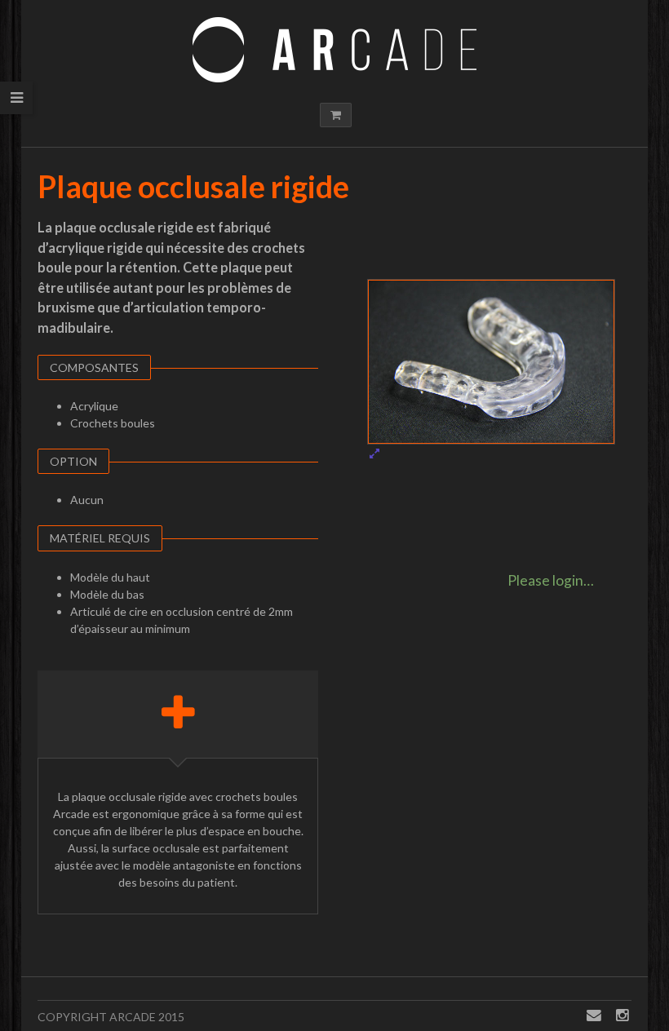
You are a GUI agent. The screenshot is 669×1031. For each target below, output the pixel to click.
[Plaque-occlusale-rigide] (491, 369)
